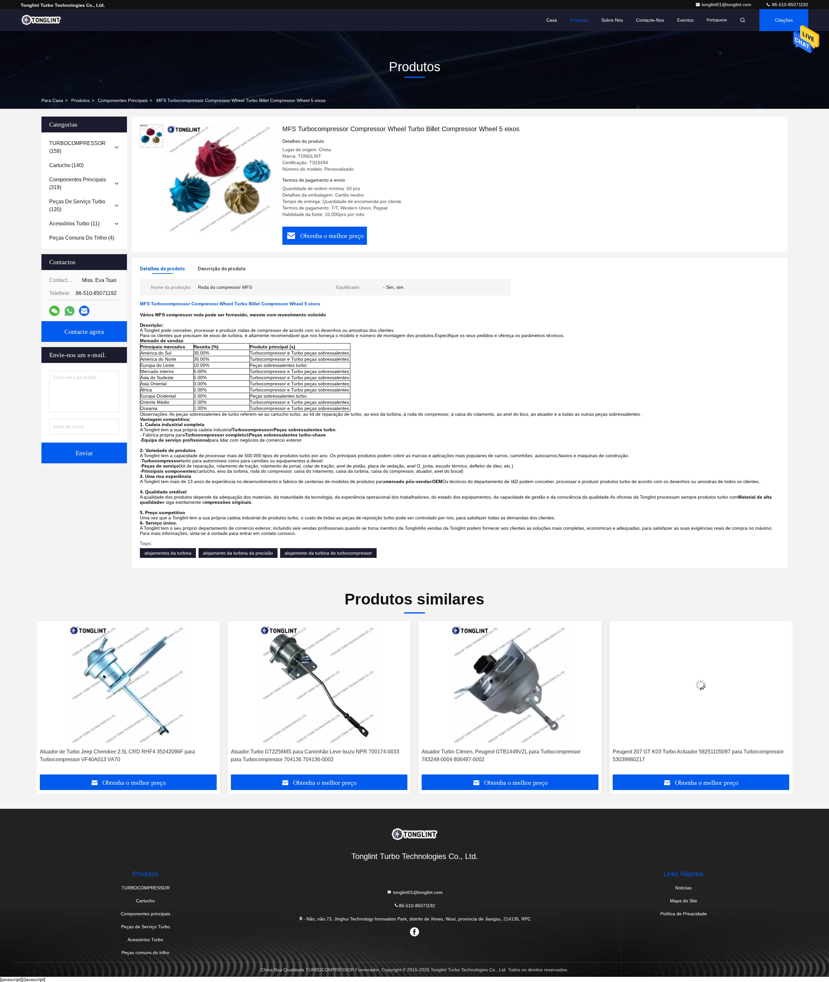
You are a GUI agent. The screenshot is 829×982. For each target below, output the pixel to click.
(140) (66, 165)
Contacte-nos (650, 20)
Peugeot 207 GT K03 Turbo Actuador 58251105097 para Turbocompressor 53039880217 (507, 755)
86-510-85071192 (789, 4)
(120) (77, 205)
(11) (74, 223)
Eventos (685, 20)
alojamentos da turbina (167, 553)
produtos (80, 100)
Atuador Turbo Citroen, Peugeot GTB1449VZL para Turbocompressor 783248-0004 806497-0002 (310, 755)
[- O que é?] (69, 311)
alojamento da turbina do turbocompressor (328, 553)
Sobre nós (612, 20)
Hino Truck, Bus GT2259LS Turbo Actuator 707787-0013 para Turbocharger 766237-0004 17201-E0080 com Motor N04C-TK (699, 755)
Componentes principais (123, 100)
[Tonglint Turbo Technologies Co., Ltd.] (41, 20)
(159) (77, 147)
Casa (551, 20)
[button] (48, 700)
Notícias (683, 887)
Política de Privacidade (683, 913)
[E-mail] (84, 311)
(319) (77, 183)
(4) (81, 238)
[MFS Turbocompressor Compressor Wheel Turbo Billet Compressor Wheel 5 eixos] (220, 178)
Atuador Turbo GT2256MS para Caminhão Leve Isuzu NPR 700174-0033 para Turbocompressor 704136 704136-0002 (124, 755)
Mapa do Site (683, 900)
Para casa (52, 100)
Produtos (579, 20)
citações (784, 20)
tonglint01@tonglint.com (727, 4)
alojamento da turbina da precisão (238, 553)
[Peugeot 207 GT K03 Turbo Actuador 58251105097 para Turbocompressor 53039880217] (510, 685)
